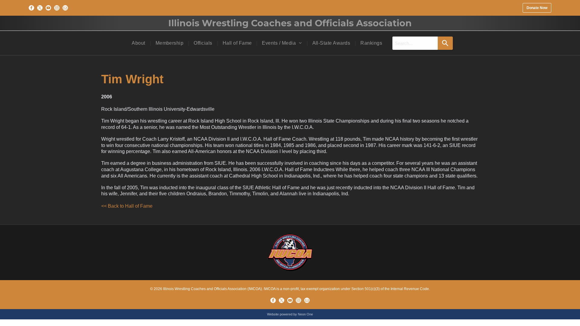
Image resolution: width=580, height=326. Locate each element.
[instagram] (57, 8)
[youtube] (48, 8)
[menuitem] (139, 43)
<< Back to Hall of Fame (127, 206)
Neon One (305, 314)
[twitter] (40, 8)
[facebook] (31, 8)
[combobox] (415, 43)
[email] (65, 8)
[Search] (445, 43)
